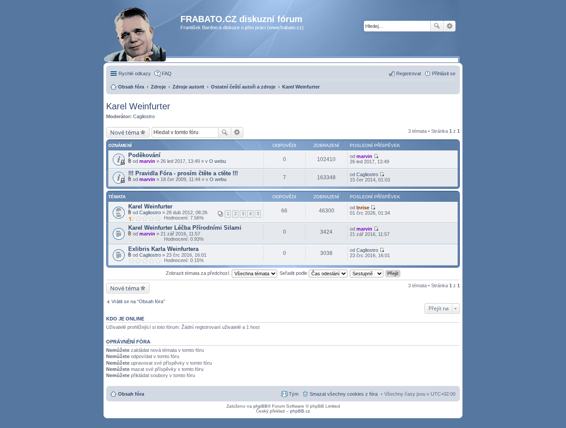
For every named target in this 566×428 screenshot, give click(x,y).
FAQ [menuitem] (167, 73)
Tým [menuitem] (293, 394)
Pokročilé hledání (449, 26)
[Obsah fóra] (144, 37)
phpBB (260, 406)
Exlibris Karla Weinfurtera (163, 249)
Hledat (437, 26)
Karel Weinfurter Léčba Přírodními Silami (184, 227)
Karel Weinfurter (138, 106)
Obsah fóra (131, 394)
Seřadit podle (294, 273)
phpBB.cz (300, 411)
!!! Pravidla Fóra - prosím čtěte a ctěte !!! (183, 173)
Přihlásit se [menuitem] (443, 73)
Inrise (362, 207)
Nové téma (124, 132)
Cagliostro (144, 116)
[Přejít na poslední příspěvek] (376, 156)
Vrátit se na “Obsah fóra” (138, 301)
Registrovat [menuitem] (408, 73)
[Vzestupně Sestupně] (367, 273)
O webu (217, 161)
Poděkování (144, 155)
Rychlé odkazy (135, 73)
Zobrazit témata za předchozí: (199, 273)
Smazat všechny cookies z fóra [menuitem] (344, 394)
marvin (147, 161)
